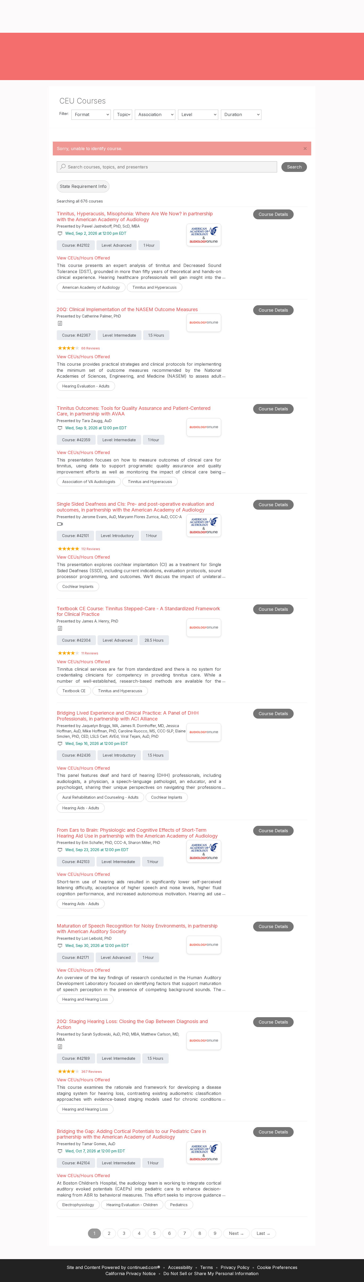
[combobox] (91, 114)
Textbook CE (74, 691)
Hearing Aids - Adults (80, 808)
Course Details (273, 214)
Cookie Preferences (277, 1267)
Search (294, 167)
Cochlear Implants (78, 586)
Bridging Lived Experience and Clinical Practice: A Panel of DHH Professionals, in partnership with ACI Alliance (128, 716)
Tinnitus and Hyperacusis (154, 287)
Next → (236, 1233)
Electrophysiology (78, 1204)
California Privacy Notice (131, 1273)
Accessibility (180, 1267)
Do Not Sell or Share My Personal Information (210, 1273)
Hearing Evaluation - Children (132, 1204)
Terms (206, 1267)
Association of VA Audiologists (88, 481)
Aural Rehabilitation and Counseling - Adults (100, 797)
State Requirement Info (83, 186)
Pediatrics (179, 1204)
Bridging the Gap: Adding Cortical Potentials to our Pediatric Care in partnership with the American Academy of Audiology (131, 1134)
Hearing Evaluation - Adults (86, 386)
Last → (263, 1233)
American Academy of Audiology (91, 287)
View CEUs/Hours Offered (83, 258)
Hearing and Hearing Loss (85, 999)
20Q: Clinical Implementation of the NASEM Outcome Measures (127, 309)
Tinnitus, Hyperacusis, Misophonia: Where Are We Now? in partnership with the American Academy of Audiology (135, 216)
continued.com (142, 1267)
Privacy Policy (235, 1267)
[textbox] (91, 114)
